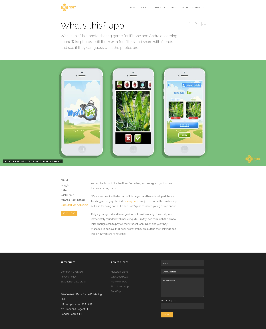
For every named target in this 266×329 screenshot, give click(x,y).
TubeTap (116, 291)
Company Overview (72, 271)
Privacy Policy (69, 276)
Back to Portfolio (203, 24)
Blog (185, 7)
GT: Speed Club (120, 276)
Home (133, 7)
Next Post (195, 24)
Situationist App (120, 286)
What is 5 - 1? (169, 301)
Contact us (199, 7)
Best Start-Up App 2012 (74, 204)
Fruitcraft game (119, 271)
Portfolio (160, 7)
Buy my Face (130, 201)
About (174, 7)
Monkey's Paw (119, 281)
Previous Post (189, 24)
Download (69, 213)
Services (146, 7)
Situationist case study (73, 281)
